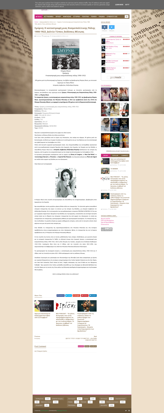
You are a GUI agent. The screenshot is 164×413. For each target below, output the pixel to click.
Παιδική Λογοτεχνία (112, 402)
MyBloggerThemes (62, 410)
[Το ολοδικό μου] (124, 147)
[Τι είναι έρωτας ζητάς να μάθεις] (103, 43)
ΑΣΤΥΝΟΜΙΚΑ (48, 16)
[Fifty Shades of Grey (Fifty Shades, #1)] (103, 51)
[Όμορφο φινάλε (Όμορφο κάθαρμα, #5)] (124, 116)
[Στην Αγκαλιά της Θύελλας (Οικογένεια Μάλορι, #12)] (105, 131)
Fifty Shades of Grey (112, 46)
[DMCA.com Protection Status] (106, 230)
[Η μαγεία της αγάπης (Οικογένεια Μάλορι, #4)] (105, 100)
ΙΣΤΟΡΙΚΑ (76, 16)
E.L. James (109, 48)
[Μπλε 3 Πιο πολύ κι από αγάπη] (115, 146)
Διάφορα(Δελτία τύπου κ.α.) (48, 22)
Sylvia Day (109, 55)
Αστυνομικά (71, 398)
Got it (127, 4)
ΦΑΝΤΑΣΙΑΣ (67, 16)
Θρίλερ (86, 398)
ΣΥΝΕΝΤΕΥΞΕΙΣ (112, 16)
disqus (87, 346)
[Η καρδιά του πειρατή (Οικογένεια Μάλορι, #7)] (115, 100)
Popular (115, 155)
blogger (80, 346)
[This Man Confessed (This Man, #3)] (103, 65)
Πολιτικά (83, 402)
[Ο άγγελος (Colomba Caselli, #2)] (105, 146)
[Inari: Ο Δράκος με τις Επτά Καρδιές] (115, 131)
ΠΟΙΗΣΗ (94, 16)
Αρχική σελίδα (105, 218)
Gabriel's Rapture (111, 68)
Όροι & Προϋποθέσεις (107, 222)
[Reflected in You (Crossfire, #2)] (103, 58)
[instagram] (129, 410)
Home (39, 16)
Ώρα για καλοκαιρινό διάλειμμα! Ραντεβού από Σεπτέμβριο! (42, 315)
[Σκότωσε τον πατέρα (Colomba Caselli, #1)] (124, 131)
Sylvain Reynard (110, 69)
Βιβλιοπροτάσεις (46, 402)
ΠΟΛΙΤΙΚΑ (85, 16)
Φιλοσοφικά (71, 405)
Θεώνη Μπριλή (110, 42)
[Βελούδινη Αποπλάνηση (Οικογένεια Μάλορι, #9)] (105, 116)
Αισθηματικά (39, 398)
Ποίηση (70, 402)
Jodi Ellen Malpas (111, 62)
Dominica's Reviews (116, 36)
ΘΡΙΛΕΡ (58, 16)
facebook (93, 346)
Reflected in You (110, 53)
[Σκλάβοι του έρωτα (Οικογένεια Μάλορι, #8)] (124, 100)
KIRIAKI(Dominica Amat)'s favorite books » (117, 151)
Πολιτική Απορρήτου (107, 220)
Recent (105, 155)
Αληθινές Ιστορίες (57, 398)
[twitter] (126, 410)
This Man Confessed (112, 61)
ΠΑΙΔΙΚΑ (102, 16)
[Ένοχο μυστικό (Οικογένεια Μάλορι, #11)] (115, 116)
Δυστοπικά (104, 398)
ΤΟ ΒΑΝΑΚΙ (114, 169)
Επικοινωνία (105, 224)
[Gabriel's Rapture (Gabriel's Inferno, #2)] (103, 72)
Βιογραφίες (39, 405)
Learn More (119, 4)
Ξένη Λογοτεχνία (120, 398)
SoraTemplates (44, 410)
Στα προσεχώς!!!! (106, 85)
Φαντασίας (104, 405)
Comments (124, 155)
